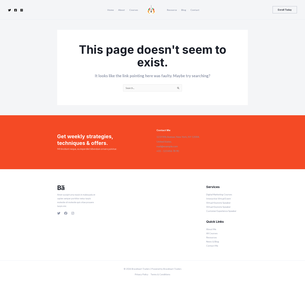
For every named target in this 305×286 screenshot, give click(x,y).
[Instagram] (21, 10)
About (121, 10)
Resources (211, 237)
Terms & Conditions (160, 274)
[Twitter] (9, 10)
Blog (183, 10)
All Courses (212, 233)
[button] (285, 9)
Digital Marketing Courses (219, 194)
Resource (172, 10)
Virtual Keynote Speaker (218, 202)
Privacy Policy (141, 274)
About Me (211, 229)
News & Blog (212, 241)
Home (110, 10)
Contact (194, 10)
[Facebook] (15, 10)
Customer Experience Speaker (221, 211)
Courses (133, 10)
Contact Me (212, 245)
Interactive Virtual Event (218, 198)
